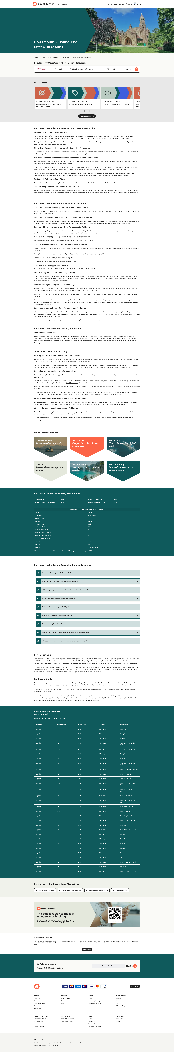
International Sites (39, 1021)
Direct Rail (119, 1021)
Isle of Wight (54, 57)
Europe (44, 57)
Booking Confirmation (94, 1003)
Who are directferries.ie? (41, 1018)
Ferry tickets (37, 1008)
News (35, 1024)
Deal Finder (91, 278)
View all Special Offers (87, 116)
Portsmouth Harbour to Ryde (71, 890)
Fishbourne (65, 57)
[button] (88, 573)
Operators (37, 1001)
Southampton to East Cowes (98, 890)
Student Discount (39, 1026)
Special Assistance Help (42, 304)
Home (36, 57)
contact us (85, 1043)
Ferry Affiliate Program (67, 1018)
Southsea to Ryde (121, 890)
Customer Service (121, 1001)
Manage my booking (94, 1001)
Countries (37, 998)
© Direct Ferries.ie (38, 1039)
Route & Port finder (39, 1003)
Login (90, 998)
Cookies (90, 1018)
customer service (77, 302)
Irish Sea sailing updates (123, 1006)
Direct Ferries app (72, 383)
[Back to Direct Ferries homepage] (43, 4)
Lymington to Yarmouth (46, 890)
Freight (63, 1003)
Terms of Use (92, 1024)
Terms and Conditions (94, 1026)
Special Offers (112, 151)
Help (117, 1003)
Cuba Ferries (119, 1018)
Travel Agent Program (67, 1021)
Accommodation (65, 998)
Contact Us (119, 998)
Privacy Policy (92, 1021)
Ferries (63, 1001)
